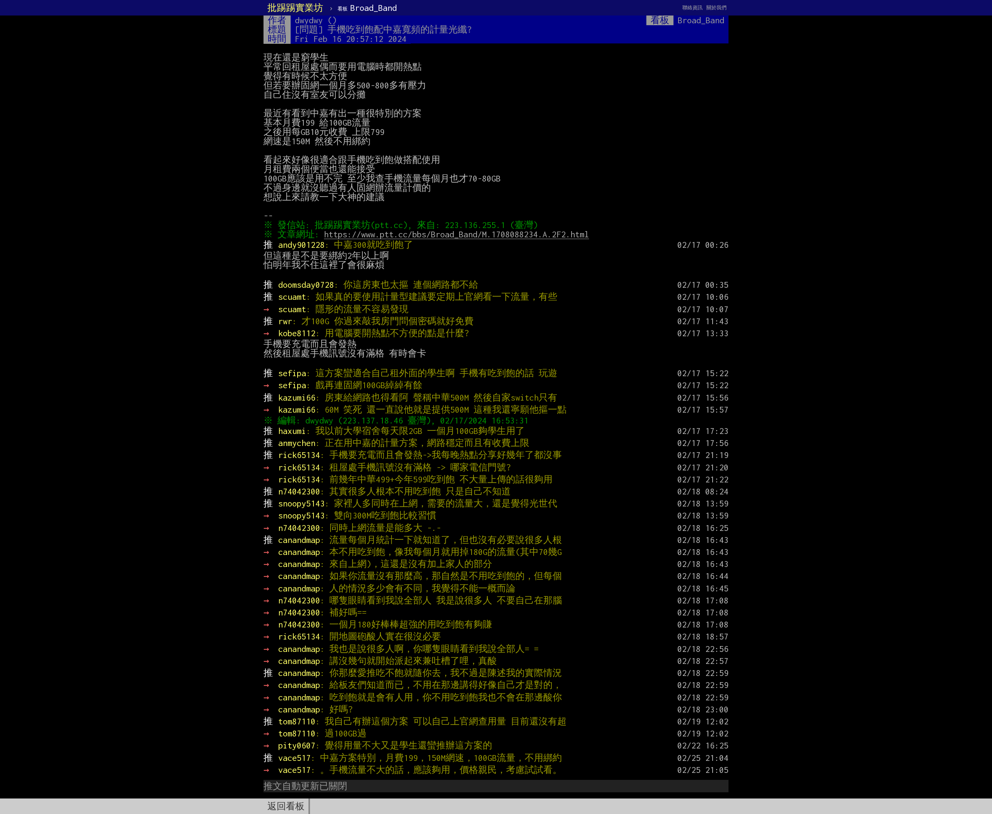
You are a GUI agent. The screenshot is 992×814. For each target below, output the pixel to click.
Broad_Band (367, 8)
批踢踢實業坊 (295, 8)
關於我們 (716, 7)
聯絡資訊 (692, 7)
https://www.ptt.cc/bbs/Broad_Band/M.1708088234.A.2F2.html (456, 234)
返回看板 (286, 806)
